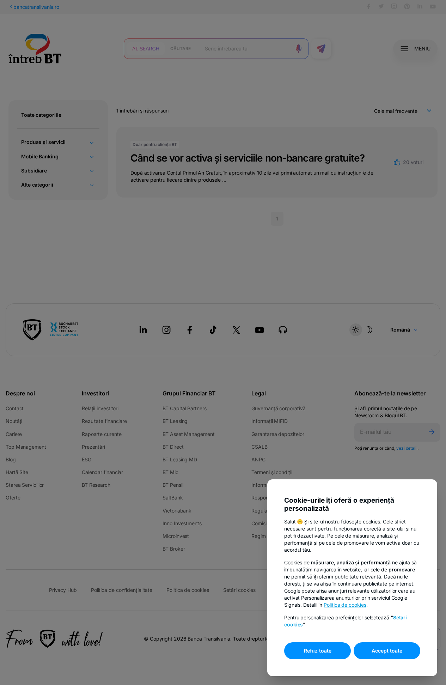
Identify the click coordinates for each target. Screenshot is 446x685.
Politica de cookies (345, 605)
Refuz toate (317, 651)
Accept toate (387, 651)
